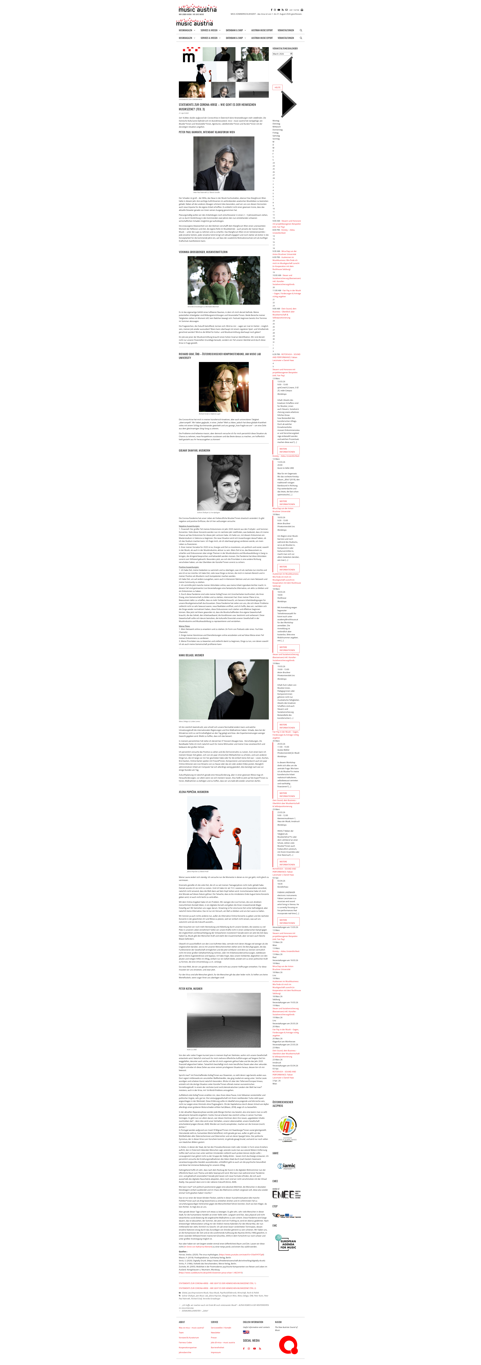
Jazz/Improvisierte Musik (198, 1292)
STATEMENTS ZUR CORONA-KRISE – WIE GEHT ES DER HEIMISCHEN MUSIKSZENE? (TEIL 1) (217, 1283)
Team (181, 1332)
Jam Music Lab (202, 1295)
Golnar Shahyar (188, 1295)
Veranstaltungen (286, 30)
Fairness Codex (185, 1342)
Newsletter (215, 1332)
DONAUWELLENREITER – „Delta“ (195, 1310)
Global (184, 1292)
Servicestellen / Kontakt (221, 1327)
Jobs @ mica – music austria (223, 1342)
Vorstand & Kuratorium (189, 1337)
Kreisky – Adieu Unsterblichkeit (286, 456)
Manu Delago (243, 1295)
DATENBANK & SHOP (234, 30)
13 (274, 218)
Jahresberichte (185, 1352)
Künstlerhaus (282, 887)
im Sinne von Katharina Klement (198, 1246)
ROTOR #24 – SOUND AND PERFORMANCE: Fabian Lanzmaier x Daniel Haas (286, 357)
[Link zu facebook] (271, 10)
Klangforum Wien (229, 1295)
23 (274, 305)
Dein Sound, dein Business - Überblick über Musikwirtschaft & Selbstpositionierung (286, 803)
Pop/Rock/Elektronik (228, 1292)
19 (274, 272)
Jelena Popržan (215, 1295)
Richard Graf (196, 1298)
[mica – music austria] (194, 22)
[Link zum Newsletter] (302, 10)
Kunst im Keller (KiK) (285, 468)
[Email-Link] (286, 10)
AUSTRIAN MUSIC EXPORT (262, 30)
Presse (214, 1337)
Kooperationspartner (188, 1347)
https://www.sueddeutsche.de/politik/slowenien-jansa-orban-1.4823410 (210, 1272)
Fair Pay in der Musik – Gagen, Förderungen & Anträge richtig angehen (287, 293)
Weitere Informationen (287, 450)
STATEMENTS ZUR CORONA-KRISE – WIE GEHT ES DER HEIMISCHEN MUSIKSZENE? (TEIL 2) (217, 1288)
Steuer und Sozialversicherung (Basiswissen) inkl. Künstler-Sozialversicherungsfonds (286, 657)
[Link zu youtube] (279, 10)
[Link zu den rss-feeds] (283, 10)
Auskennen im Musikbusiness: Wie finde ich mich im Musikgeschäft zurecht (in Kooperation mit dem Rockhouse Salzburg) (286, 263)
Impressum (216, 1352)
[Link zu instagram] (275, 10)
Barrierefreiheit (217, 1347)
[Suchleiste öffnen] (301, 30)
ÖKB (251, 1295)
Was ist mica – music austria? (191, 1327)
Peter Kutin (258, 1295)
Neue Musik (214, 1292)
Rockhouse (281, 598)
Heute (277, 87)
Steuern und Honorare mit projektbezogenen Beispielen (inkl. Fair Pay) (287, 224)
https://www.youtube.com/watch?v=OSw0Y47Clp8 (241, 1254)
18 (274, 248)
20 (274, 287)
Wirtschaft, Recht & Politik (248, 1292)
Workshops (281, 394)
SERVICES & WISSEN (209, 30)
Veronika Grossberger (211, 1298)
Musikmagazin (185, 30)
